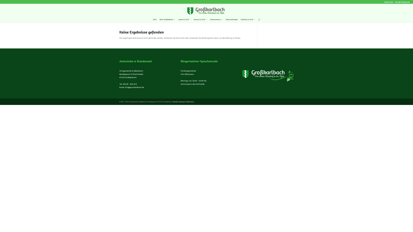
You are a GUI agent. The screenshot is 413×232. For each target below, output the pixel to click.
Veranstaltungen (232, 20)
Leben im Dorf (183, 20)
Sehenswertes (215, 20)
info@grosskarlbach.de (134, 87)
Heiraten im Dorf (247, 20)
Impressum (182, 102)
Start (155, 20)
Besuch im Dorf (199, 20)
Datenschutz (388, 2)
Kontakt (175, 102)
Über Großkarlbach (166, 20)
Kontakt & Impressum (402, 2)
